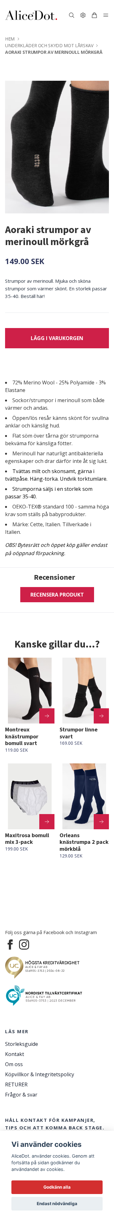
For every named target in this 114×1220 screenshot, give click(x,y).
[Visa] (46, 716)
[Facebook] (10, 944)
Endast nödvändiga (57, 1203)
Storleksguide (21, 1043)
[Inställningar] (83, 15)
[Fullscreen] (96, 93)
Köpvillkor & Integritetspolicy (39, 1074)
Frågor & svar (21, 1094)
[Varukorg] (94, 15)
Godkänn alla (57, 1187)
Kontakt (14, 1054)
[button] (98, 147)
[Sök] (71, 15)
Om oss (14, 1064)
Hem (10, 39)
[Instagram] (24, 944)
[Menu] (105, 15)
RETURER (16, 1084)
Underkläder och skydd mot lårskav (49, 45)
